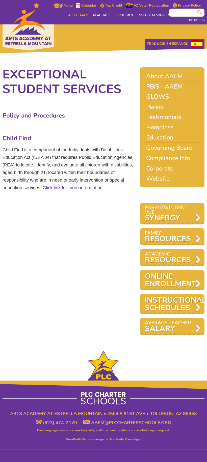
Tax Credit (113, 5)
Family (168, 237)
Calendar (88, 5)
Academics (101, 15)
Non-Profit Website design (85, 439)
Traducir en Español (167, 43)
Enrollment (125, 15)
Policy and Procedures (35, 115)
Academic (168, 258)
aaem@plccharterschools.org (130, 423)
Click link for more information (72, 187)
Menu (68, 5)
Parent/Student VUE (166, 213)
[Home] (28, 27)
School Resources (154, 15)
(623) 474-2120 (60, 423)
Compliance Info (168, 158)
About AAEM (78, 15)
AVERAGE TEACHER (168, 327)
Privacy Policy (189, 5)
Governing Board (169, 148)
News (178, 15)
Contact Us (195, 20)
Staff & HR (196, 15)
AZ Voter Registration (151, 5)
